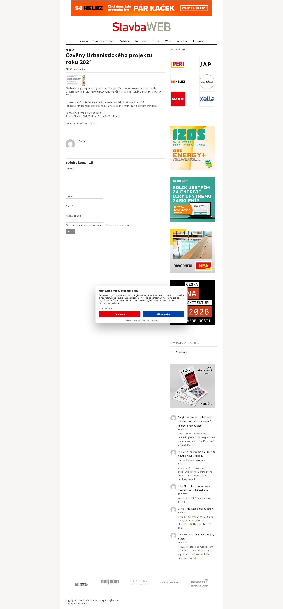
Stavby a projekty (102, 41)
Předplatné (182, 41)
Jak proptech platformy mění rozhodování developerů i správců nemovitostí (195, 421)
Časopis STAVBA (162, 41)
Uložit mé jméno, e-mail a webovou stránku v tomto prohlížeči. (99, 225)
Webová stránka (73, 215)
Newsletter (141, 41)
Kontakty (198, 41)
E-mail (68, 206)
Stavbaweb (182, 352)
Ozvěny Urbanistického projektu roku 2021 (109, 59)
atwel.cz (83, 603)
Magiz (181, 417)
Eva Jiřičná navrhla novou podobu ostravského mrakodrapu (196, 456)
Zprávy (84, 41)
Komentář (70, 168)
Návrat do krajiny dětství (200, 508)
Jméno (69, 196)
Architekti (125, 41)
